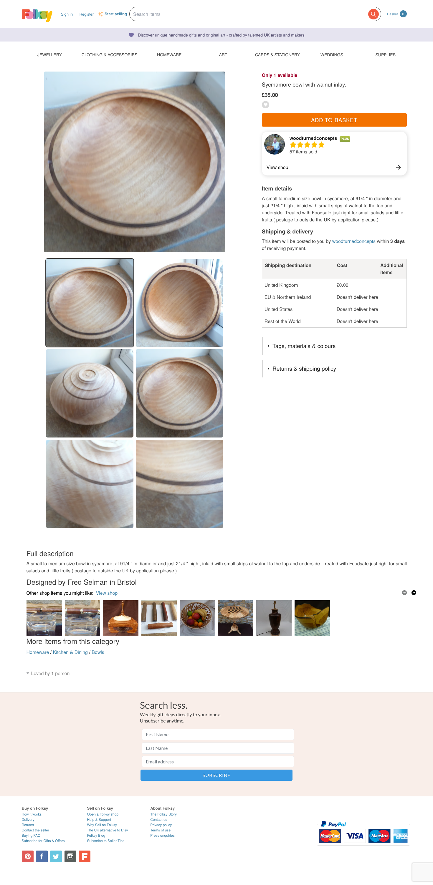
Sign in (67, 14)
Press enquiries (162, 835)
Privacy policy (161, 824)
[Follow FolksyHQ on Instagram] (70, 856)
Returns (28, 824)
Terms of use (160, 830)
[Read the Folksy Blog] (84, 856)
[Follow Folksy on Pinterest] (28, 856)
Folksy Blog (96, 835)
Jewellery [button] (49, 54)
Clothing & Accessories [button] (109, 54)
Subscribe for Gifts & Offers (43, 840)
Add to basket (334, 120)
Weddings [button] (331, 54)
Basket (395, 13)
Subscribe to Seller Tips (105, 840)
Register (86, 14)
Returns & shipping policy (304, 368)
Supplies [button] (386, 54)
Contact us (158, 819)
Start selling (116, 14)
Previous (404, 592)
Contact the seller (35, 830)
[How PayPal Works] (363, 848)
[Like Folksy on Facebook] (42, 856)
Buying (31, 835)
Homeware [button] (169, 54)
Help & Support (99, 819)
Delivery (28, 819)
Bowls (98, 652)
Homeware (38, 652)
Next (413, 592)
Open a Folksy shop (102, 814)
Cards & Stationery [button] (277, 54)
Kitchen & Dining (70, 652)
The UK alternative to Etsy (107, 830)
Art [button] (223, 54)
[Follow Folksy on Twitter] (56, 856)
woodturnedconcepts (313, 138)
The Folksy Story (163, 814)
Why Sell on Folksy (102, 824)
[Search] (373, 14)
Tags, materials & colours (304, 346)
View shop (107, 592)
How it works (32, 814)
